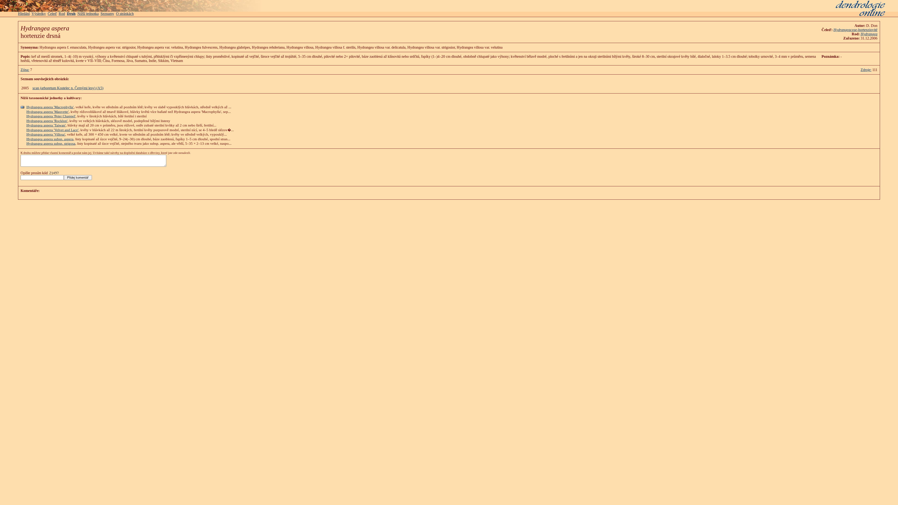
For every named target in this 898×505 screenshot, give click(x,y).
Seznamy (107, 14)
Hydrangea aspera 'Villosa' (45, 134)
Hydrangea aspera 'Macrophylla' (50, 107)
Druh (71, 14)
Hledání (24, 14)
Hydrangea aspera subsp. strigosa (50, 143)
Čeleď (52, 14)
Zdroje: (866, 70)
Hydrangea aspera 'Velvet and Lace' (52, 130)
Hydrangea (869, 34)
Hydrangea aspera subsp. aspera (49, 139)
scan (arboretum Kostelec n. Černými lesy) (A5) (68, 88)
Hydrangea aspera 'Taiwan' (46, 125)
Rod (62, 14)
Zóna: (25, 70)
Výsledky (39, 14)
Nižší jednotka (88, 14)
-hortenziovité (855, 30)
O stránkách (125, 14)
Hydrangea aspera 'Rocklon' (47, 121)
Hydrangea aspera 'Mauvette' (47, 112)
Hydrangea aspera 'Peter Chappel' (51, 116)
